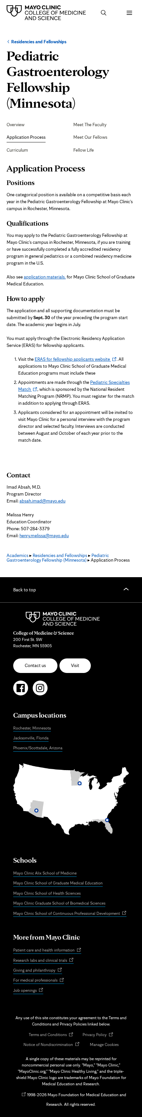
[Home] (48, 12)
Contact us (35, 665)
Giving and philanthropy (37, 970)
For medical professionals (38, 980)
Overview (15, 124)
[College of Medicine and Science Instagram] (40, 691)
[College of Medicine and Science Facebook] (20, 691)
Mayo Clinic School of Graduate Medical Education (58, 882)
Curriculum (17, 150)
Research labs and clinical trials (43, 960)
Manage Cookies (104, 1044)
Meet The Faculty (89, 124)
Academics (17, 555)
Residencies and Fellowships (38, 41)
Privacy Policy (98, 1035)
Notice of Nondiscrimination (51, 1045)
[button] (104, 13)
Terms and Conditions (51, 1035)
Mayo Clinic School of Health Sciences (47, 893)
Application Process (26, 137)
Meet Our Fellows (90, 137)
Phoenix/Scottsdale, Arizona (37, 747)
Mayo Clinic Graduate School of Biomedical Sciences (59, 903)
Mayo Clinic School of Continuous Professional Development (69, 914)
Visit (75, 665)
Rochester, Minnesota (32, 728)
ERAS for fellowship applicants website (76, 359)
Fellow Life (83, 150)
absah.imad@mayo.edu (42, 500)
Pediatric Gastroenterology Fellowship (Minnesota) (58, 558)
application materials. (45, 276)
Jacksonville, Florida (31, 737)
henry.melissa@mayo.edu (44, 535)
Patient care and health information (47, 950)
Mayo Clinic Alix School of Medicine (45, 873)
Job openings (28, 990)
